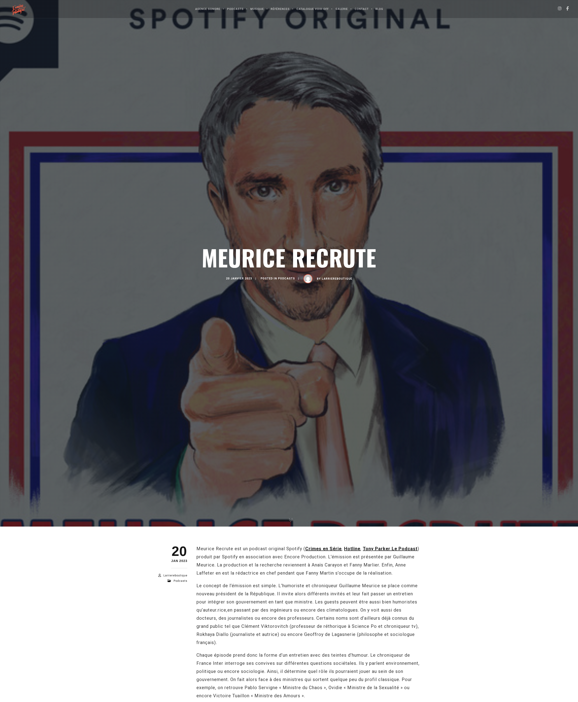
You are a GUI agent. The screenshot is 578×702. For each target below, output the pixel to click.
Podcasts (286, 278)
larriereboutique (337, 278)
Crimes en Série (323, 548)
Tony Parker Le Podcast (390, 548)
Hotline (352, 548)
